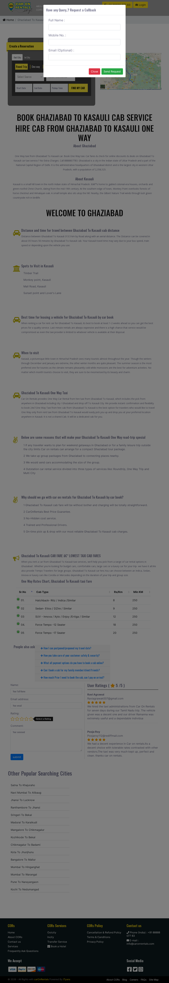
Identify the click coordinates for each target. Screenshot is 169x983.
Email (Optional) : (61, 50)
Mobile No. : (57, 35)
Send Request (112, 71)
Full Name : (57, 20)
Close (94, 71)
